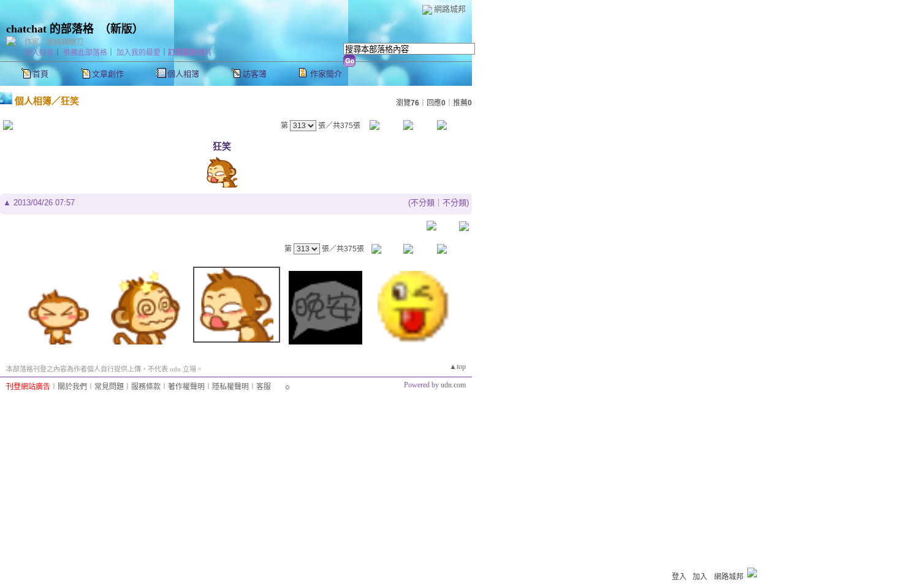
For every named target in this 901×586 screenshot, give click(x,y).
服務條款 (146, 386)
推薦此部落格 (85, 52)
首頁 (40, 73)
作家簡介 (326, 73)
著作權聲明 (186, 386)
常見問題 (109, 386)
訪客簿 (255, 73)
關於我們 (72, 386)
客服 (263, 386)
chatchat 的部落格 (50, 29)
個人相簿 (183, 73)
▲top (457, 366)
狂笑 (70, 101)
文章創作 (108, 73)
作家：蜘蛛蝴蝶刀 (54, 42)
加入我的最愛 (138, 52)
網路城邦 (450, 8)
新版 (121, 29)
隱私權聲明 (230, 386)
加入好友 (39, 52)
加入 (700, 577)
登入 (679, 577)
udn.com (453, 385)
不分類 (423, 202)
